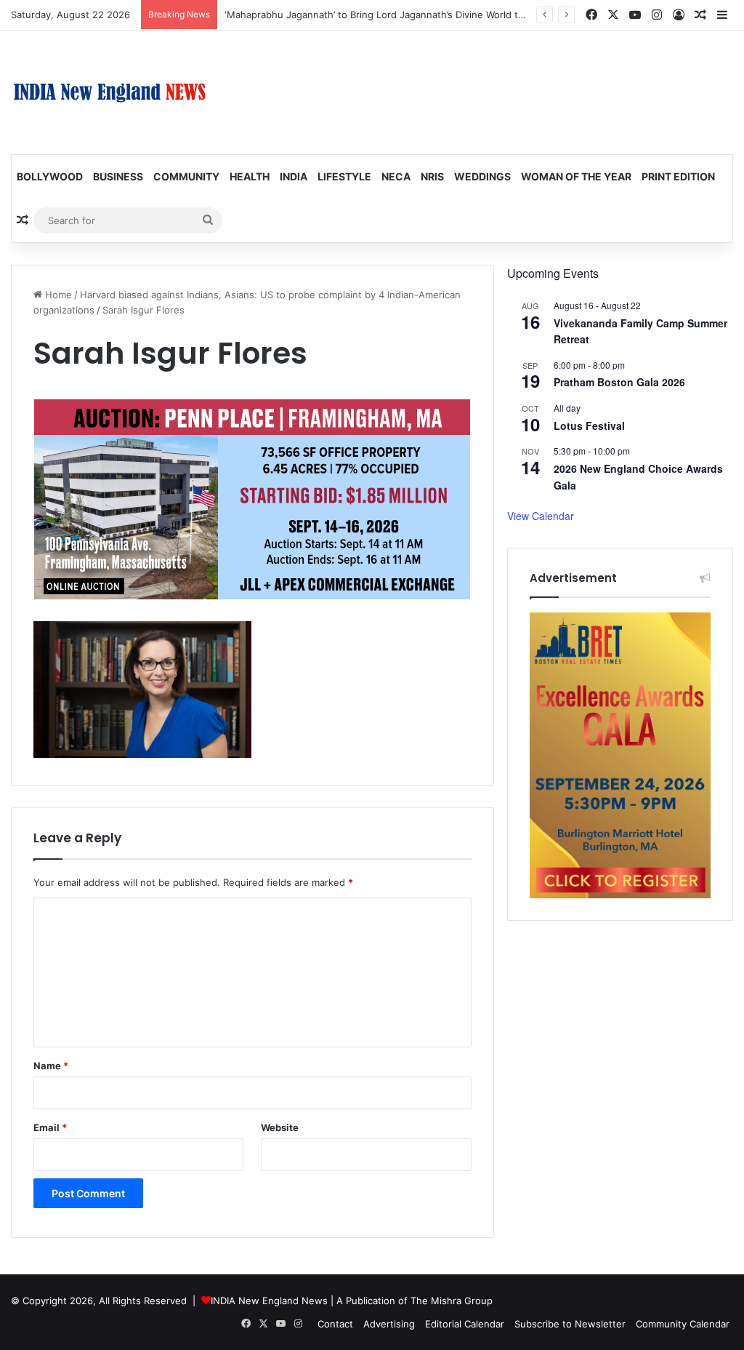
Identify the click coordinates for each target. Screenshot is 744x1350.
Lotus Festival (589, 425)
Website (280, 1127)
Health (250, 176)
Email (50, 1127)
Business (118, 176)
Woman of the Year (576, 176)
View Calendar (540, 515)
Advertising (389, 1324)
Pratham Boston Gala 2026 (619, 382)
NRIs (432, 176)
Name (50, 1065)
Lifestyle (344, 176)
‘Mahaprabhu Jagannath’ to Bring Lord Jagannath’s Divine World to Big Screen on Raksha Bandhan (446, 14)
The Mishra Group (452, 1300)
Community (186, 176)
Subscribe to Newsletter (570, 1324)
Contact (335, 1324)
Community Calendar (682, 1324)
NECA (396, 176)
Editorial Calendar (464, 1324)
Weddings (482, 176)
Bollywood (50, 176)
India (293, 176)
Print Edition (678, 176)
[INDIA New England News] (110, 92)
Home (57, 294)
